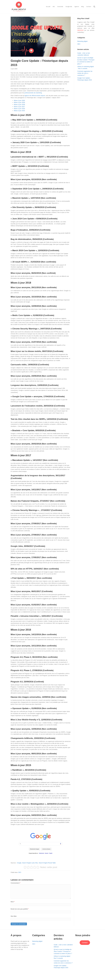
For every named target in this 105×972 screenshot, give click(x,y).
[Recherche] (93, 7)
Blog (82, 6)
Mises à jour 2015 (19, 110)
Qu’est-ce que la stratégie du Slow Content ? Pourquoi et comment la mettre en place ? (63, 951)
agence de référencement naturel (35, 95)
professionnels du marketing (33, 93)
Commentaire (15, 883)
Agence (76, 6)
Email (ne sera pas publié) (20, 909)
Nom (13, 902)
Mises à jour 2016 (19, 108)
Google (19, 863)
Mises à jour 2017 (19, 106)
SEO (54, 6)
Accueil (48, 6)
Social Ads (60, 6)
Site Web (13, 916)
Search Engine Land (28, 863)
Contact (88, 6)
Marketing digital (82, 41)
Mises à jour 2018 (19, 104)
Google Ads (69, 6)
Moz (36, 863)
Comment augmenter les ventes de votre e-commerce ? (84, 73)
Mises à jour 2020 (19, 100)
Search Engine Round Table (47, 863)
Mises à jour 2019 (19, 102)
